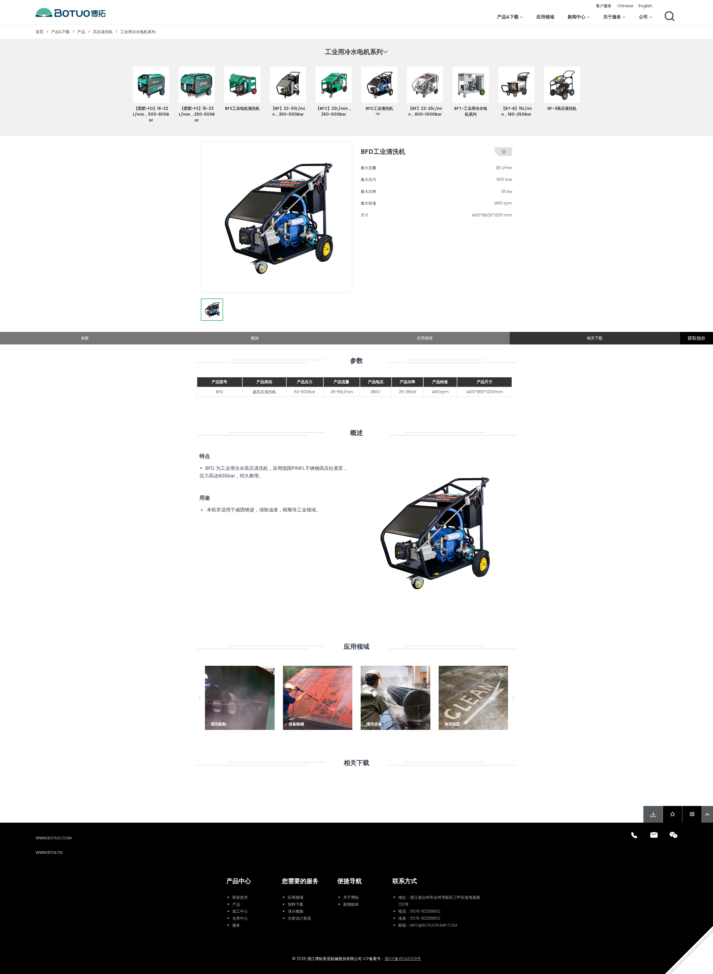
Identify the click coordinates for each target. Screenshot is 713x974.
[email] (654, 835)
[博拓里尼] (70, 12)
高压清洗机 (103, 32)
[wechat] (673, 835)
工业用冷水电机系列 (137, 32)
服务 (236, 925)
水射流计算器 (299, 918)
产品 (81, 32)
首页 (39, 32)
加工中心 (240, 911)
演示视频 (295, 911)
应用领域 (545, 17)
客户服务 (604, 6)
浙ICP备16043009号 (403, 958)
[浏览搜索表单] (669, 17)
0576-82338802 (425, 911)
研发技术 (240, 897)
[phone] (634, 835)
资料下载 (295, 904)
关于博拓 (351, 897)
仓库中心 (240, 918)
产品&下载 (60, 32)
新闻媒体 (351, 904)
